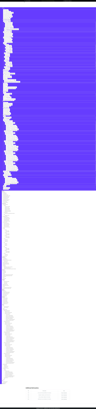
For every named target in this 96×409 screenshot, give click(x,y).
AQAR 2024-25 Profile (7, 343)
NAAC (3, 304)
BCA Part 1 (6, 243)
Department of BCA (7, 215)
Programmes (4, 203)
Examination (4, 272)
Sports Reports (5, 282)
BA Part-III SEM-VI (8, 237)
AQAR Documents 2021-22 (7, 310)
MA (4, 246)
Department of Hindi (7, 207)
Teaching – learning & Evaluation (9, 315)
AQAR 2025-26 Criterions (7, 356)
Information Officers (5, 381)
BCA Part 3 (6, 245)
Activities (3, 279)
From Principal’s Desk (5, 198)
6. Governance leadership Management (10, 351)
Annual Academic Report (5, 200)
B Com (4, 238)
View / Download (64, 392)
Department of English (7, 208)
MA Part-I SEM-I (7, 248)
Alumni (4, 277)
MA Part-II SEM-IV (8, 252)
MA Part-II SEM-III (8, 251)
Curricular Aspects (8, 314)
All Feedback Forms (5, 303)
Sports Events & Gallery (6, 281)
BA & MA (5, 205)
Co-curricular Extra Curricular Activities (7, 287)
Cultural (4, 286)
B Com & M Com (6, 212)
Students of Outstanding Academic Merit (7, 275)
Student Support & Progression (9, 318)
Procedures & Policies (5, 202)
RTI (2, 380)
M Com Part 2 (6, 255)
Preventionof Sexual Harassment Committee (8, 274)
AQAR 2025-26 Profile (7, 354)
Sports (4, 280)
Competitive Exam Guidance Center (7, 288)
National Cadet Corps (5, 284)
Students (3, 269)
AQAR (3, 308)
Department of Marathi (7, 206)
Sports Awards (5, 283)
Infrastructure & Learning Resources (10, 317)
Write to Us (3, 383)
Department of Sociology (7, 210)
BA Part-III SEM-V (7, 236)
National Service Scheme (6, 285)
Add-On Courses (5, 256)
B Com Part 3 (6, 241)
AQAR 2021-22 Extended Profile (8, 312)
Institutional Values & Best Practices (10, 320)
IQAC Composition (6, 307)
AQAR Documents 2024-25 (7, 342)
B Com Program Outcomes (7, 218)
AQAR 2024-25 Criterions (7, 345)
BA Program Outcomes (6, 217)
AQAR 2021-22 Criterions (7, 313)
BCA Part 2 (6, 244)
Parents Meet (4, 278)
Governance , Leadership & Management (10, 319)
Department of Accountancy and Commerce (10, 213)
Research (3, 290)
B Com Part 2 (6, 240)
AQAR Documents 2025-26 (7, 353)
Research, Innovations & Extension (9, 316)
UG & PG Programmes (5, 204)
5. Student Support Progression (9, 350)
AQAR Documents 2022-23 (7, 321)
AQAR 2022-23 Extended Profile (8, 323)
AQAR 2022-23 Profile (7, 322)
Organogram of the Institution (6, 199)
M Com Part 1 (6, 254)
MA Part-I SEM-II (7, 249)
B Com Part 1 (6, 239)
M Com (5, 253)
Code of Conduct (5, 201)
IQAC (3, 305)
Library (3, 289)
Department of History (7, 209)
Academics (3, 257)
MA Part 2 (6, 250)
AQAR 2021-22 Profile (7, 311)
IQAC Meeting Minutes (6, 306)
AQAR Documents (5, 309)
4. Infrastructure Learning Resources (10, 349)
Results (4, 273)
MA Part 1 (6, 247)
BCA (4, 214)
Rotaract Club (4, 276)
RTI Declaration (4, 382)
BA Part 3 (6, 235)
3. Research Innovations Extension (9, 348)
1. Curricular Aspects (8, 346)
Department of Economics (8, 211)
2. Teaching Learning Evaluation (9, 347)
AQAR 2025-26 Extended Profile (8, 355)
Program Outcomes (5, 216)
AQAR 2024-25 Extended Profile (8, 344)
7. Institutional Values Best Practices (10, 341)
